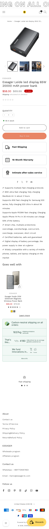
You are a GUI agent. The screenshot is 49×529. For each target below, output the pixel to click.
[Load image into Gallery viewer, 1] (12, 66)
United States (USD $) (23, 504)
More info (24, 358)
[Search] (45, 12)
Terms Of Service (10, 424)
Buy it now (24, 136)
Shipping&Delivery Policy (13, 433)
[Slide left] (5, 66)
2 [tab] (24, 385)
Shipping (5, 94)
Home (9, 21)
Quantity (7, 111)
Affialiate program (10, 456)
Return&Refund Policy (12, 437)
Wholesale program (11, 451)
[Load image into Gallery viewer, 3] (36, 66)
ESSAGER (6, 78)
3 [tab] (27, 385)
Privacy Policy (8, 428)
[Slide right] (43, 66)
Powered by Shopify (24, 522)
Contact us (7, 419)
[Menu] (3, 12)
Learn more (24, 315)
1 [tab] (21, 385)
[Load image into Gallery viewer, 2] (24, 66)
